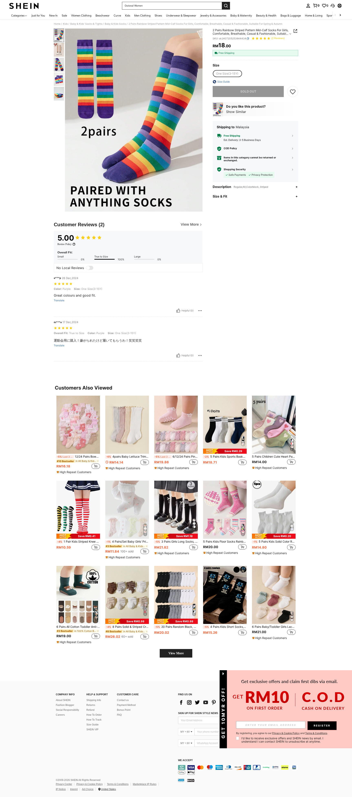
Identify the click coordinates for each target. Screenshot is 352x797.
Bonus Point (123, 710)
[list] (210, 702)
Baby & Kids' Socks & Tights (86, 23)
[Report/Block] (200, 310)
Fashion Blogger (65, 705)
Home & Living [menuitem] (313, 15)
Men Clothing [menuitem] (142, 15)
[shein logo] (24, 5)
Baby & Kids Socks (115, 23)
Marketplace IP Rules (144, 784)
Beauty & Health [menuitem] (266, 15)
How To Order (94, 714)
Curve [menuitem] (117, 15)
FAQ (119, 714)
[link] (316, 5)
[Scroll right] (340, 15)
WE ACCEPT (185, 760)
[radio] (227, 73)
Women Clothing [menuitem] (81, 15)
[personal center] (308, 5)
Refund (90, 710)
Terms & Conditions (118, 784)
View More (176, 653)
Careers (60, 714)
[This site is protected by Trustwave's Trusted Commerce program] (181, 780)
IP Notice (61, 789)
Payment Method (126, 705)
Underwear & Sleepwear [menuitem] (181, 15)
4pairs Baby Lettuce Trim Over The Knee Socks (127, 456)
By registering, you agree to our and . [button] (282, 733)
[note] (74, 472)
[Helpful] (178, 310)
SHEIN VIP (92, 729)
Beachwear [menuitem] (103, 15)
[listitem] (78, 435)
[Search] (226, 6)
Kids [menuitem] (127, 15)
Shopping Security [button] (235, 169)
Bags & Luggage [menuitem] (290, 15)
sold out (248, 91)
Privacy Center (64, 784)
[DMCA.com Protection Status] (190, 780)
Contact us (123, 700)
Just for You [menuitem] (38, 15)
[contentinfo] (239, 770)
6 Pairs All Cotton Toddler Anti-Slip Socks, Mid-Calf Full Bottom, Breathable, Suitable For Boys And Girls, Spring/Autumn (78, 626)
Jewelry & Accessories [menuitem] (213, 15)
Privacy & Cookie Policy (89, 784)
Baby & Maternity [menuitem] (241, 15)
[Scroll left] (335, 15)
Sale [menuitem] (64, 15)
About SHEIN (63, 700)
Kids (65, 23)
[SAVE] (292, 91)
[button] (332, 5)
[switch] (89, 268)
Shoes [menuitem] (158, 15)
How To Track (93, 719)
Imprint (74, 789)
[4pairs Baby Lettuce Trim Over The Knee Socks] (127, 425)
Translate (59, 300)
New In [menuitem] (53, 15)
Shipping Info (93, 700)
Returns (90, 705)
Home (57, 23)
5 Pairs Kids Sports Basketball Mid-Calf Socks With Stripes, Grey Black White (225, 456)
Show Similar (236, 112)
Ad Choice (88, 789)
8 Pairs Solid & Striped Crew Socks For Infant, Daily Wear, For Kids (127, 626)
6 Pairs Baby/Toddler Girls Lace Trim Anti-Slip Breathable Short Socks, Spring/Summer (274, 626)
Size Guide (92, 724)
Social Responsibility (67, 710)
